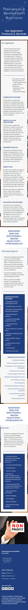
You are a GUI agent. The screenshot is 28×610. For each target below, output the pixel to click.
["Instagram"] (9, 588)
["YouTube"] (12, 588)
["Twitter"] (6, 588)
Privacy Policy (5, 578)
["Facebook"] (3, 588)
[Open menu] (25, 3)
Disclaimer (13, 578)
